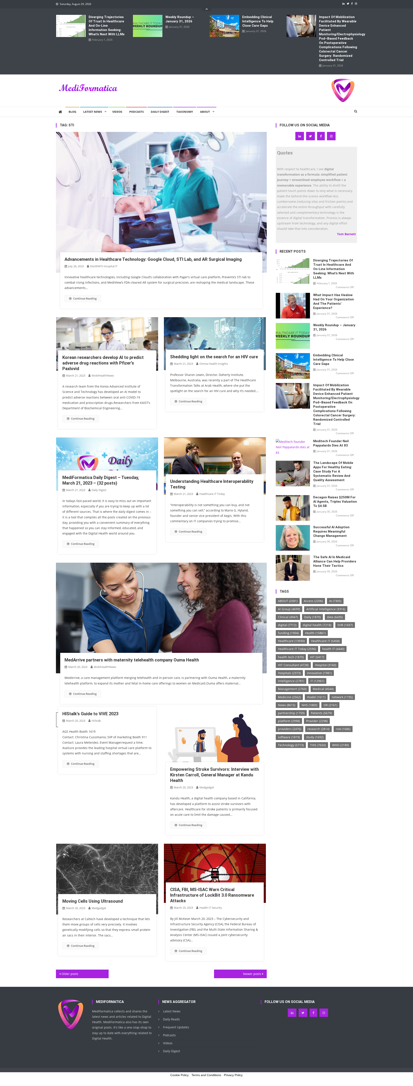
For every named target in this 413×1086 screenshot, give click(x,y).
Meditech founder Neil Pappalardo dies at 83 (331, 443)
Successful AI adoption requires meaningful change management (331, 531)
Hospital (325, 665)
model (316, 697)
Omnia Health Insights (213, 364)
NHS (309, 705)
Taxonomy (184, 112)
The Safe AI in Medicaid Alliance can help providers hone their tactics (334, 561)
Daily (312, 617)
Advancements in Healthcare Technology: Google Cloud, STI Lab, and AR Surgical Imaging (153, 259)
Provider (317, 721)
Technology (291, 745)
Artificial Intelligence (325, 609)
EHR (345, 625)
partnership (291, 713)
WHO (340, 745)
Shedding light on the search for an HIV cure (214, 356)
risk (343, 729)
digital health (317, 625)
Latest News (92, 112)
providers (289, 729)
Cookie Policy (179, 1075)
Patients (321, 713)
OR (330, 705)
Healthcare (291, 641)
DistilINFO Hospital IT (103, 266)
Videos (117, 112)
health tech (291, 657)
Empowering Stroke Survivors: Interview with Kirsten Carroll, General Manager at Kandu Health (214, 775)
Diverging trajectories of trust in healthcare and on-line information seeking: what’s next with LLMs (107, 25)
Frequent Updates (176, 1027)
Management (292, 689)
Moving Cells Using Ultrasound (92, 901)
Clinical (288, 617)
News (286, 705)
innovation (319, 673)
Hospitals (289, 673)
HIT (317, 657)
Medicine (289, 697)
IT (317, 681)
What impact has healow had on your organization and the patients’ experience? (333, 301)
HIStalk (96, 721)
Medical (323, 689)
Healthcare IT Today (212, 494)
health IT (333, 649)
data (335, 617)
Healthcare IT (325, 641)
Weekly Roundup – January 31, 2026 (179, 19)
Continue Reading (85, 298)
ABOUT (287, 601)
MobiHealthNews (103, 375)
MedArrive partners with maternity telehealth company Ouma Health (132, 660)
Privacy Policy (233, 1075)
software (289, 737)
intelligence (291, 681)
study (315, 737)
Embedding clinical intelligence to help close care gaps (257, 21)
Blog (72, 112)
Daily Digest (160, 112)
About (205, 112)
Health (315, 633)
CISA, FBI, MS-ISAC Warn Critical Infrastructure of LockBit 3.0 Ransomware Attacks (212, 895)
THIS (318, 745)
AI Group (289, 609)
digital (287, 625)
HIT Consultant (293, 665)
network (342, 697)
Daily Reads (171, 1019)
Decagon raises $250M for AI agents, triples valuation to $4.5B (335, 501)
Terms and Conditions (206, 1075)
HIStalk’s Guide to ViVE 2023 (90, 713)
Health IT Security (210, 908)
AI (335, 601)
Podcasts (136, 112)
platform (289, 721)
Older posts (70, 974)
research (318, 729)
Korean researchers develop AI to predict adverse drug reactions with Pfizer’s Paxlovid (103, 363)
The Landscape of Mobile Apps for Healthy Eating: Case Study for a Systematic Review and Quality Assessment (333, 471)
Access (313, 601)
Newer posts (252, 974)
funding (288, 633)
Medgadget (206, 787)
